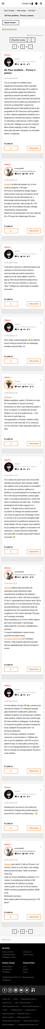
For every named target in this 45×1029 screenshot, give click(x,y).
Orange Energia (30, 1010)
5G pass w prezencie (12, 639)
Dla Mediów (6, 972)
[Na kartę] (18, 40)
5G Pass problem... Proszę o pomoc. (19, 71)
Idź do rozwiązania (36, 35)
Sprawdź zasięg (28, 954)
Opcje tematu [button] (10, 23)
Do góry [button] (7, 940)
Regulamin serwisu (24, 1013)
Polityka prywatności (23, 1017)
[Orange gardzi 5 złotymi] (29, 40)
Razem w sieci (6, 1003)
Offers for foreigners (8, 1024)
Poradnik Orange (16, 1010)
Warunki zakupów (8, 1017)
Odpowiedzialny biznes (28, 999)
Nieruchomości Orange (31, 1021)
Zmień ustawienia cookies (23, 1003)
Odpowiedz (34, 148)
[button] (41, 57)
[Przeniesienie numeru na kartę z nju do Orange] (33, 40)
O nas (25, 966)
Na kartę (31, 10)
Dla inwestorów (7, 969)
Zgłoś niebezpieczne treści (10, 1006)
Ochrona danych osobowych (11, 1021)
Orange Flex (6, 999)
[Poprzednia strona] (14, 47)
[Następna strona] (30, 47)
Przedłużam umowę (8, 954)
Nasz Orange (9, 10)
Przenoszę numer (7, 952)
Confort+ (5, 1010)
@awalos (8, 184)
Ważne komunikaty (8, 1013)
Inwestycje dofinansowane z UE (28, 1024)
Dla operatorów (7, 966)
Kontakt (25, 969)
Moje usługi (21, 10)
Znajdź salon (27, 952)
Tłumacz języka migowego (30, 1006)
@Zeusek (8, 588)
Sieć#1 (15, 999)
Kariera (25, 972)
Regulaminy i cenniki (8, 957)
